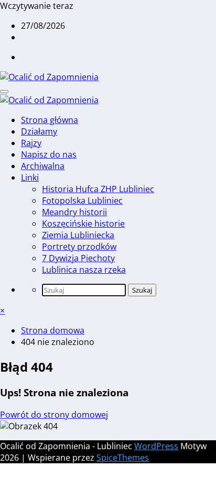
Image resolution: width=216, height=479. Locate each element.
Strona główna (49, 120)
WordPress (156, 446)
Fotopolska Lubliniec (82, 200)
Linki (30, 177)
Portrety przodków (79, 246)
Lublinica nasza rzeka (84, 269)
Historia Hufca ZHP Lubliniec (98, 189)
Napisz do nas (49, 154)
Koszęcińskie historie (83, 223)
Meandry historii (74, 212)
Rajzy (31, 143)
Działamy (39, 131)
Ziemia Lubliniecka (78, 235)
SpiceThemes (122, 457)
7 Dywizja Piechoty (78, 258)
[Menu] (4, 91)
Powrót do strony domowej (54, 414)
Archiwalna (42, 166)
